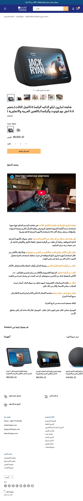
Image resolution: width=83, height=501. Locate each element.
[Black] (10, 129)
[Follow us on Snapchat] (32, 485)
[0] (77, 8)
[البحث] (65, 8)
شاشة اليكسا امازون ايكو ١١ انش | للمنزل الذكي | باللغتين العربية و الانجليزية (19, 372)
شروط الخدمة (8, 468)
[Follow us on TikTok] (24, 485)
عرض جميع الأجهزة (73, 337)
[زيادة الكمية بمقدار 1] (26, 144)
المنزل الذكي (49, 437)
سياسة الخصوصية (10, 458)
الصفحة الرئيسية (9, 16)
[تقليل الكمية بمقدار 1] (15, 144)
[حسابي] (73, 8)
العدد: (9, 144)
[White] (18, 129)
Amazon (10, 116)
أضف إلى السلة (24, 151)
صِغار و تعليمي (49, 431)
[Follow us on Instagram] (13, 485)
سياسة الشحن (8, 464)
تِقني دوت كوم (8, 494)
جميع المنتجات (20, 16)
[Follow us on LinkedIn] (28, 485)
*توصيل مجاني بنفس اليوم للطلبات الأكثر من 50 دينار (41, 2)
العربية (7, 477)
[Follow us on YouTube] (20, 485)
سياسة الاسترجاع (9, 461)
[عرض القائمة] (5, 9)
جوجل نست (49, 434)
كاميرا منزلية (49, 440)
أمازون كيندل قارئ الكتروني (54, 427)
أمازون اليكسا (49, 424)
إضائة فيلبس (49, 444)
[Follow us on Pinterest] (17, 485)
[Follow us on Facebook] (5, 485)
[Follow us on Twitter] (9, 485)
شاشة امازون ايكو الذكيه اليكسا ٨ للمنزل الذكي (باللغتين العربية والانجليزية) (48, 372)
